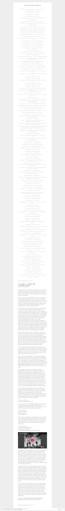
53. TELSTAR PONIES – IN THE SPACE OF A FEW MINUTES (32, 185)
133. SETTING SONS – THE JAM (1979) (39, 34)
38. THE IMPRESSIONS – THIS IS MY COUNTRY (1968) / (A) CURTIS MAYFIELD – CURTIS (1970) (32, 212)
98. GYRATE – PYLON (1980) (32, 97)
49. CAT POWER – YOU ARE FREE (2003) (32, 190)
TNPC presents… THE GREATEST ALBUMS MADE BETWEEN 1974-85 (32, 31)
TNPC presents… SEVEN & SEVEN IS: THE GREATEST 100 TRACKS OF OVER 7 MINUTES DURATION (32, 24)
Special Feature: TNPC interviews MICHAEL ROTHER (32, 112)
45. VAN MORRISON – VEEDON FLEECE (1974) (32, 198)
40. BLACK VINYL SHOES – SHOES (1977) (32, 208)
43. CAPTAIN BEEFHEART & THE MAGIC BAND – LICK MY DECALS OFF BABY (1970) (32, 203)
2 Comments (25, 287)
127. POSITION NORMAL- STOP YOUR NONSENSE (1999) (32, 46)
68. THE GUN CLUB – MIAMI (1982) (32, 156)
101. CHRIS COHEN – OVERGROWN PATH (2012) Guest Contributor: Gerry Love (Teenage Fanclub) (32, 90)
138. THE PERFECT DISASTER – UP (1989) (32, 16)
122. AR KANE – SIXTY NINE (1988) (40, 53)
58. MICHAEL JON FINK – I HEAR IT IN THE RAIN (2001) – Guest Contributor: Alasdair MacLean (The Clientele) (32, 178)
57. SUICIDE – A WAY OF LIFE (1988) (27, 180)
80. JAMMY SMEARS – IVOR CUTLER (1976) (32, 133)
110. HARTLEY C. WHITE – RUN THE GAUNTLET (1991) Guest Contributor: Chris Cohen (32, 72)
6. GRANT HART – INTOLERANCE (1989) (32, 268)
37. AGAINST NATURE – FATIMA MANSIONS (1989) (32, 214)
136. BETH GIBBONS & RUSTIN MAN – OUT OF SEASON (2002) (32, 21)
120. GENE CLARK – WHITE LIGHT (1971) (25, 56)
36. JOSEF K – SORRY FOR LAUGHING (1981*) (32, 216)
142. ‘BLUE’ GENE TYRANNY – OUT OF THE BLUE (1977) (34, 9)
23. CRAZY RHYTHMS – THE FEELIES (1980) (32, 239)
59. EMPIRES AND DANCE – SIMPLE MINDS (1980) (32, 175)
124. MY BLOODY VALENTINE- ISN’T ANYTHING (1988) (32, 51)
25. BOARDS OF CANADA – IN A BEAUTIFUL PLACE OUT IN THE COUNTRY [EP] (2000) (32, 235)
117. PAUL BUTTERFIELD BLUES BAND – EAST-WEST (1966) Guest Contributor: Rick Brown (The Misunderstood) (32, 62)
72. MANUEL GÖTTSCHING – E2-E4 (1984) (32, 149)
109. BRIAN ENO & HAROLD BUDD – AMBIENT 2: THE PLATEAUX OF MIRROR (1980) (32, 74)
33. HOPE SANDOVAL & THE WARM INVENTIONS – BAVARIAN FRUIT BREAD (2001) (32, 222)
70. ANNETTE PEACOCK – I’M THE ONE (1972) (32, 153)
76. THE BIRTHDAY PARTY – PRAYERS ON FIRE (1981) (32, 142)
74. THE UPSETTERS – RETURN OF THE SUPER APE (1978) (32, 146)
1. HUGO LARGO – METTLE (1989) (40, 275)
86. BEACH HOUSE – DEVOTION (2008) (32, 118)
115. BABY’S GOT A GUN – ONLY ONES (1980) (28, 65)
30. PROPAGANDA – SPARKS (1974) (40, 226)
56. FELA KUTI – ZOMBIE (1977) (39, 180)
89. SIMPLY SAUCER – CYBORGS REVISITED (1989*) (28, 110)
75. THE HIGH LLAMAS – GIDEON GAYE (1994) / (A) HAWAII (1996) (32, 144)
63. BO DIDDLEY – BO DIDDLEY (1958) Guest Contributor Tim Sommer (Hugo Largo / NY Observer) (32, 168)
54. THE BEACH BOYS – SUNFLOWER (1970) (32, 183)
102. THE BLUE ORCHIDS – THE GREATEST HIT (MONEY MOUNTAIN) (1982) (32, 88)
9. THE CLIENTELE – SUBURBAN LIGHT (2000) (32, 263)
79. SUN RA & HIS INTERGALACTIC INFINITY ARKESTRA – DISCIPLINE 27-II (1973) (32, 136)
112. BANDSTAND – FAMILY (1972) (40, 67)
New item (22, 9)
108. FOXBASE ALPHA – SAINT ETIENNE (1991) (32, 76)
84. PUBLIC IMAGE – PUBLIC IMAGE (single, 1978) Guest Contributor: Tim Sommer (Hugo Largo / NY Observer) (32, 124)
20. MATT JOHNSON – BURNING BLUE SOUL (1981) (32, 244)
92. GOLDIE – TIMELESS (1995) (25, 107)
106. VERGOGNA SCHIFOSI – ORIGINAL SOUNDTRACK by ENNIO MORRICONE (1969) (32, 81)
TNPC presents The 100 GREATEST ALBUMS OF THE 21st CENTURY (32, 27)
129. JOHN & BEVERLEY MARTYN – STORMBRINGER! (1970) (32, 42)
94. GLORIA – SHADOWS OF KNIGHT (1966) (39, 103)
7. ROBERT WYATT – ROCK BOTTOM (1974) (32, 266)
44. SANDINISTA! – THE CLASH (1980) (32, 200)
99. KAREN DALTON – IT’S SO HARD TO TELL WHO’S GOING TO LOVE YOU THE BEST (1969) (32, 95)
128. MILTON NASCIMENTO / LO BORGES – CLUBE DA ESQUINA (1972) (32, 44)
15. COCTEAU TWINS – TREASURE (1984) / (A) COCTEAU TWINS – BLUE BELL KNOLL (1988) (32, 252)
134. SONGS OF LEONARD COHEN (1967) (25, 34)
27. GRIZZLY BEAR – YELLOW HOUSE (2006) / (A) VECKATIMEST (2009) (32, 231)
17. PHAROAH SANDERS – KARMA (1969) (39, 248)
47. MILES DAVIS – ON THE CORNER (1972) (32, 195)
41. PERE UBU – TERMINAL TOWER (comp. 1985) (32, 206)
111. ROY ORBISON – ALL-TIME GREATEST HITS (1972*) (32, 69)
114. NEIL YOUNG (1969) (41, 65)
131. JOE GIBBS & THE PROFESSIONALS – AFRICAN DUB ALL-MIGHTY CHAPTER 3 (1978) (32, 39)
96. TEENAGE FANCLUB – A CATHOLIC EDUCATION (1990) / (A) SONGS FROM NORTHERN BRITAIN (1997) (32, 101)
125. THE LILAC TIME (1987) (32, 49)
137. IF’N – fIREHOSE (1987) (32, 19)
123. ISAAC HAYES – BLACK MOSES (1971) (26, 53)
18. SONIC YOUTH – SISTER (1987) (25, 248)
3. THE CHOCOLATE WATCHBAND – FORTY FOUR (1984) (32, 273)
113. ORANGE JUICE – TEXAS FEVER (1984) (26, 67)
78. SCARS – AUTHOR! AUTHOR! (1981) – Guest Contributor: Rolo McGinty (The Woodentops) (32, 139)
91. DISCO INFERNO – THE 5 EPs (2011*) (38, 107)
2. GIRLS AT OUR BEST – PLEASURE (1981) (26, 275)
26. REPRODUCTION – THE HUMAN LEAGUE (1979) (32, 233)
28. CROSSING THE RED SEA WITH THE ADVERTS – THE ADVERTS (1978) (32, 229)
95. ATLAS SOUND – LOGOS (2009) (25, 103)
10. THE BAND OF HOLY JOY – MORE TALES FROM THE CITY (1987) (32, 261)
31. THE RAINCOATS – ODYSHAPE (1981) (26, 226)
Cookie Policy (20, 509)
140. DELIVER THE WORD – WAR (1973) (32, 12)
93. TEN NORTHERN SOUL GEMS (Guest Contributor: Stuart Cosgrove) (32, 105)
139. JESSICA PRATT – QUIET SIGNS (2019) (32, 14)
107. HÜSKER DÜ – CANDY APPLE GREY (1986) (32, 78)
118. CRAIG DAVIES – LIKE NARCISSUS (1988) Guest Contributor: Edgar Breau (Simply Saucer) (32, 59)
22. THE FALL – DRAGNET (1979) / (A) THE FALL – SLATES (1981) (32, 241)
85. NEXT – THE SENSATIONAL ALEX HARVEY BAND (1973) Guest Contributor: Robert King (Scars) (32, 121)
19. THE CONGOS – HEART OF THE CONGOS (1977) (32, 246)
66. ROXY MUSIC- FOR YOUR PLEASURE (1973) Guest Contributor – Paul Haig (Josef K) (32, 161)
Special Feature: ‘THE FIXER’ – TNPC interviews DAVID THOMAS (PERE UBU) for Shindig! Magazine (32, 116)
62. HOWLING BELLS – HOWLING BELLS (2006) (32, 170)
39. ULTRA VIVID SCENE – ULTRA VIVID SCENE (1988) (32, 210)
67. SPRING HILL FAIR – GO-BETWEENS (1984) (32, 158)
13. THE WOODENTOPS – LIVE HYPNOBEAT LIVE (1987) (32, 256)
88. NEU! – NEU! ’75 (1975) (42, 110)
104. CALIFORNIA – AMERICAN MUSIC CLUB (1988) (32, 84)
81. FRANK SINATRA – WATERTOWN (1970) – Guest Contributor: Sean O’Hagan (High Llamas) (32, 131)
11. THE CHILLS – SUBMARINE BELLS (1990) (32, 259)
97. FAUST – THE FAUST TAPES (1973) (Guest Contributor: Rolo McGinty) (32, 99)
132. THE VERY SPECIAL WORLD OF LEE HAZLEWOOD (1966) (32, 36)
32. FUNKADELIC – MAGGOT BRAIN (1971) (32, 224)
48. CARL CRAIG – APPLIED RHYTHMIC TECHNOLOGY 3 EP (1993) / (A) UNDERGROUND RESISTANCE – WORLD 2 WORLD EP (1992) (32, 193)
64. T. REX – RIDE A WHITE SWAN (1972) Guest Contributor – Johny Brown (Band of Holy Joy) (32, 165)
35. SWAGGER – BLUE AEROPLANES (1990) (32, 218)
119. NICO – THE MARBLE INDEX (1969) (40, 56)
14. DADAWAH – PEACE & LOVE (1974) (32, 254)
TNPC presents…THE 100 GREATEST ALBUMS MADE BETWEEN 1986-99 (32, 29)
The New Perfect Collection (32, 5)
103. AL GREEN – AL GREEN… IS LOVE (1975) (32, 86)
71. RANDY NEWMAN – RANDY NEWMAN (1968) (32, 151)
